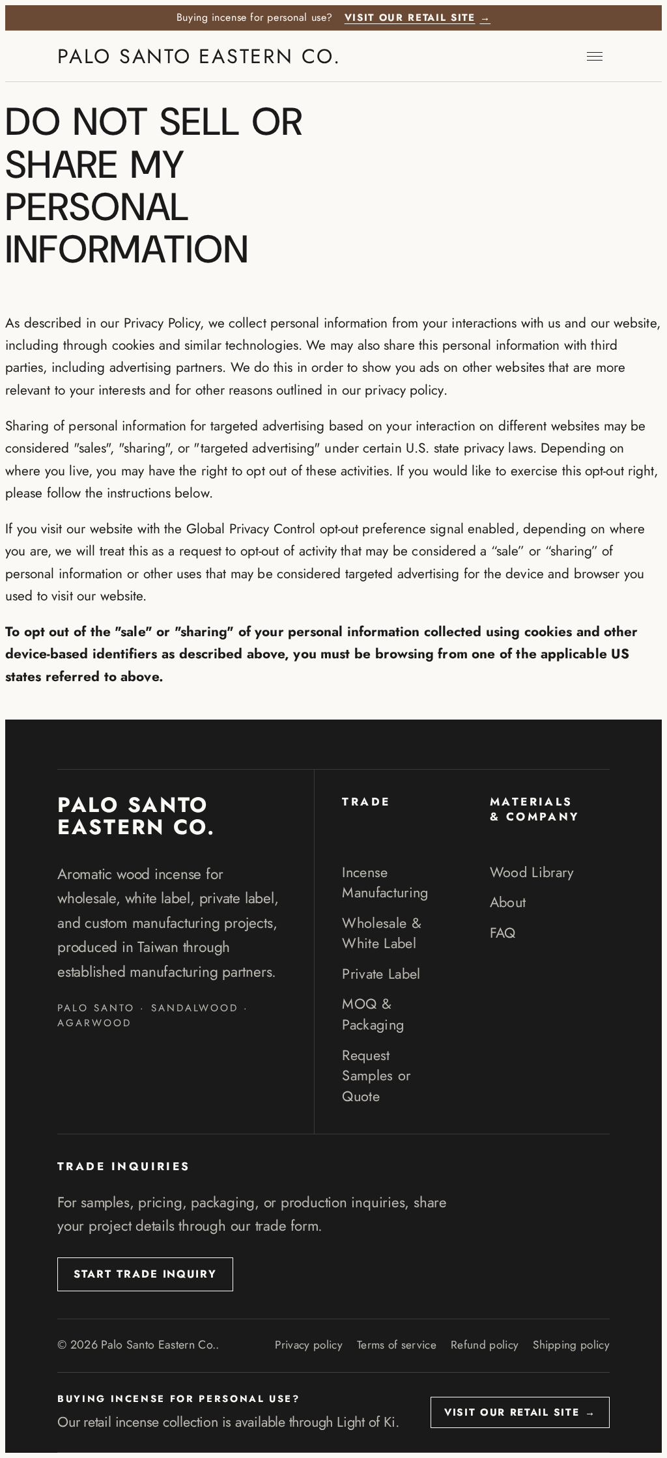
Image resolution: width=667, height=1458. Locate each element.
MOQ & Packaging (373, 1014)
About (508, 902)
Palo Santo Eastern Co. (199, 56)
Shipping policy (571, 1345)
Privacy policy (308, 1345)
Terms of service (396, 1345)
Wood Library (532, 872)
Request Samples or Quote (376, 1075)
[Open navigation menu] (595, 56)
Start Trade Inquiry (145, 1274)
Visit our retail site (417, 18)
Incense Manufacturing (385, 882)
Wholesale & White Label (381, 933)
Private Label (381, 974)
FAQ (503, 933)
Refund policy (484, 1345)
